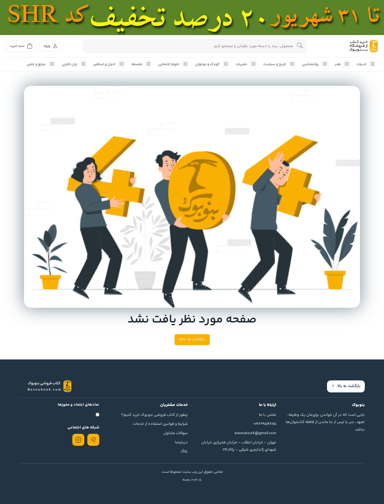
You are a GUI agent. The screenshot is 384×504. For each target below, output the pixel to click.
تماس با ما (267, 415)
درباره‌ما (181, 443)
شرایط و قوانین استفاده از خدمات (160, 424)
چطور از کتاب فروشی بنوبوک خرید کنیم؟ (154, 415)
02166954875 (265, 424)
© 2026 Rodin (192, 480)
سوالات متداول (176, 433)
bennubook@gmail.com (255, 433)
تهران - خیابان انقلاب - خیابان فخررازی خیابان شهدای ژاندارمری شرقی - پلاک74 (238, 446)
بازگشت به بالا (349, 386)
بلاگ (184, 451)
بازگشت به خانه (192, 339)
